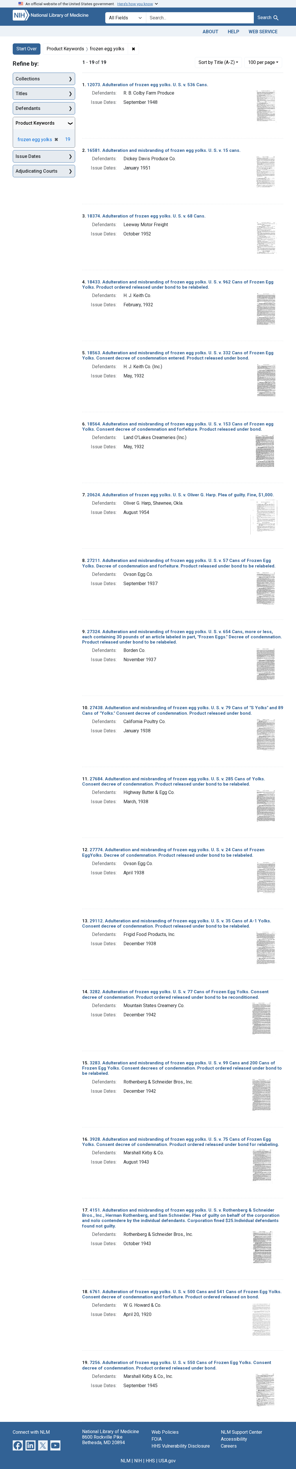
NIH (138, 1461)
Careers (229, 1446)
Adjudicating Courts (37, 171)
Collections (28, 79)
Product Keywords (35, 123)
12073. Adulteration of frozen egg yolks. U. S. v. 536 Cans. (147, 84)
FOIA (156, 1439)
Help (233, 31)
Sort (217, 62)
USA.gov (167, 1461)
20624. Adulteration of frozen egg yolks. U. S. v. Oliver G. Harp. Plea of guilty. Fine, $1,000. (180, 494)
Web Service (263, 31)
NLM (125, 1461)
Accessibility (234, 1439)
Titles (21, 93)
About (211, 31)
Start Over (26, 48)
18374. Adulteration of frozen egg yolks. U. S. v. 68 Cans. (146, 216)
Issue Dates (28, 156)
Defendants (28, 108)
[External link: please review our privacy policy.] (18, 1445)
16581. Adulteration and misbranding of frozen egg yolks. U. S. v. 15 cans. (163, 150)
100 (261, 62)
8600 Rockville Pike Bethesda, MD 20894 (103, 1439)
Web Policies (165, 1432)
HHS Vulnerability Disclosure (180, 1446)
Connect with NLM (31, 1432)
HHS (150, 1461)
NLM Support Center (241, 1432)
